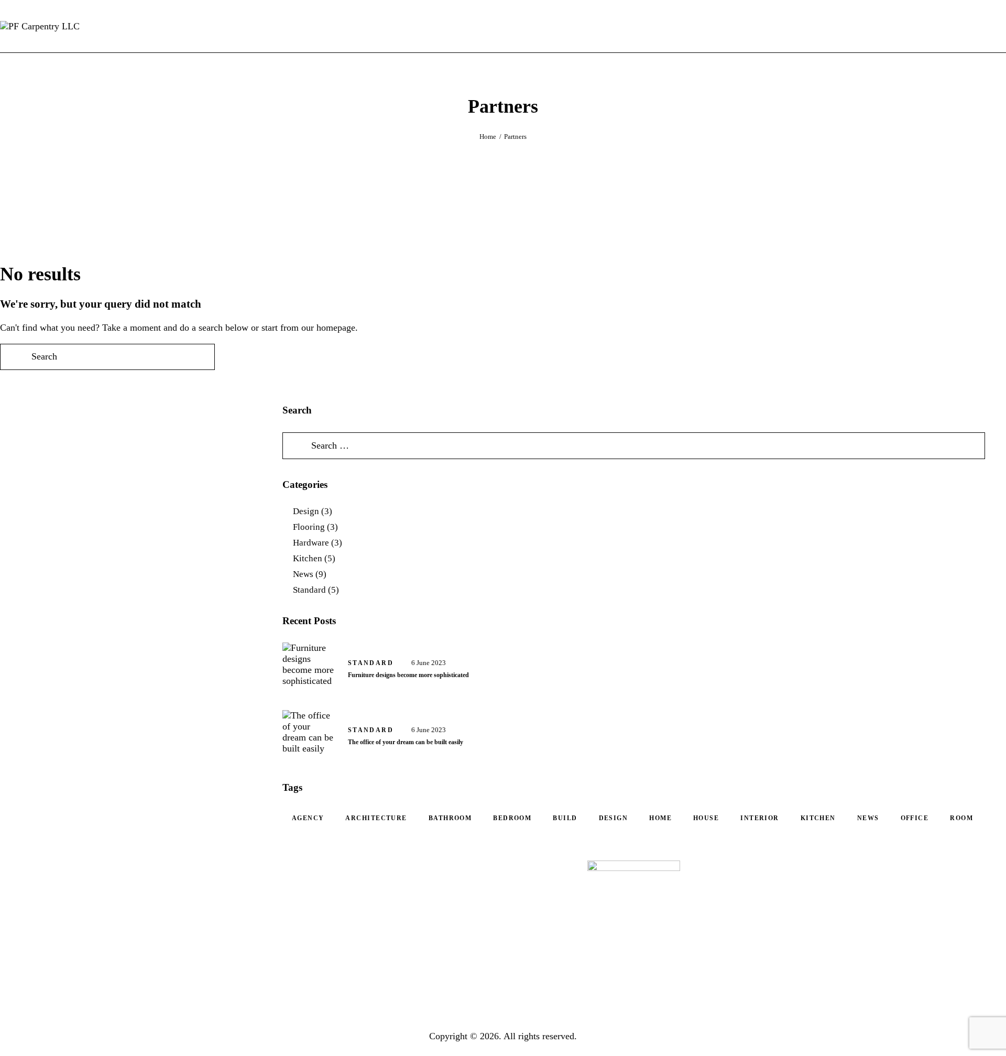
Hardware (311, 543)
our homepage (328, 327)
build (565, 818)
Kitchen (307, 558)
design (613, 818)
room (961, 818)
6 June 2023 (428, 663)
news (868, 818)
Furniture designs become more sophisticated (408, 675)
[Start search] (997, 26)
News (303, 574)
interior (759, 818)
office (915, 818)
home (660, 818)
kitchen (818, 818)
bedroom (512, 818)
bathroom (450, 818)
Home (487, 136)
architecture (376, 818)
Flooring (309, 527)
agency (308, 818)
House (706, 818)
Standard (309, 590)
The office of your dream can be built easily (405, 742)
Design (306, 511)
